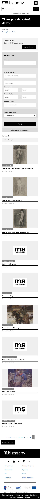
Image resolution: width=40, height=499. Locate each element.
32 (24, 437)
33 (27, 437)
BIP (6, 474)
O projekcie (8, 477)
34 (30, 437)
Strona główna (6, 32)
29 (16, 437)
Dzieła (13, 32)
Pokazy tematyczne (10, 112)
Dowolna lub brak (9, 115)
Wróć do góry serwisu (28, 478)
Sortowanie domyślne (9, 140)
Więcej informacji (29, 47)
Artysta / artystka (9, 72)
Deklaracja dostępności (28, 466)
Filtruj (20, 124)
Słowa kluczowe (9, 101)
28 (13, 437)
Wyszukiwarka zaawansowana (19, 13)
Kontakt (24, 474)
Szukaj (35, 8)
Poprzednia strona (7, 442)
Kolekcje (6, 60)
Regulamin (25, 470)
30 (19, 437)
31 (22, 437)
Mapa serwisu (8, 470)
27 (11, 437)
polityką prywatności (23, 497)
